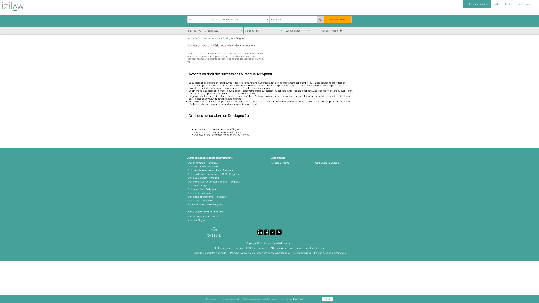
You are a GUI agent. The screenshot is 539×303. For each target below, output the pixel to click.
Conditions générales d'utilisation (210, 253)
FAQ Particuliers (277, 248)
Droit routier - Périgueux (199, 200)
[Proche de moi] (320, 19)
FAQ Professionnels (256, 248)
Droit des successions (208, 38)
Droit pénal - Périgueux (199, 193)
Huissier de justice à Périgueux (202, 216)
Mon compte (525, 4)
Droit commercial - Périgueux (202, 162)
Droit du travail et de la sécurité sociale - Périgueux (213, 181)
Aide (496, 4)
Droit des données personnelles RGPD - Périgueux (213, 174)
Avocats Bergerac (280, 162)
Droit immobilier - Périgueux (201, 189)
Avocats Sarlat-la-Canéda (325, 162)
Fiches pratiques (223, 248)
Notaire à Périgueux (197, 220)
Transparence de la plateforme (330, 253)
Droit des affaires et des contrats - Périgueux (210, 170)
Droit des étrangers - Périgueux (203, 178)
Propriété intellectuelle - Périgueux (205, 204)
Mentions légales (302, 253)
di (188, 19)
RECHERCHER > (337, 19)
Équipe (508, 4)
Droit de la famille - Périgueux (202, 166)
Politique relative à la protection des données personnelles (260, 253)
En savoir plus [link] (298, 299)
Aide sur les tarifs (329, 30)
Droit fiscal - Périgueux (199, 185)
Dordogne (227, 38)
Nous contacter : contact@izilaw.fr (306, 248)
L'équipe (239, 248)
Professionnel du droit (477, 4)
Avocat (191, 38)
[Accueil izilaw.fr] (12, 12)
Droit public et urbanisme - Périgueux (206, 197)
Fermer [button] (327, 299)
